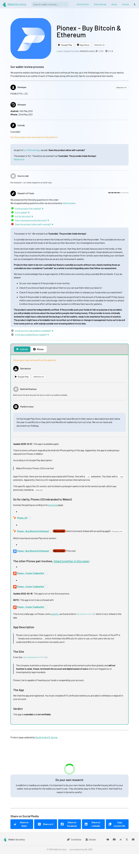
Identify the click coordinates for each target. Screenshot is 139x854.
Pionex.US (22, 517)
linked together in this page (71, 561)
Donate (92, 839)
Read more (19, 159)
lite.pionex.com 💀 (86, 614)
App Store (84, 45)
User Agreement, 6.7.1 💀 (35, 657)
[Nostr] (120, 839)
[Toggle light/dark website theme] (135, 4)
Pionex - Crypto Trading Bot (30, 573)
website (55, 614)
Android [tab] (24, 349)
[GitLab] (108, 839)
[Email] (133, 839)
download (53, 505)
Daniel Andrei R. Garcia (46, 737)
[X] (127, 839)
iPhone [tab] (40, 349)
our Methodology (32, 150)
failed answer (68, 203)
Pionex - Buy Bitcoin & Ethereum (33, 531)
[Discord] (114, 839)
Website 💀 (99, 45)
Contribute (76, 839)
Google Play (66, 45)
